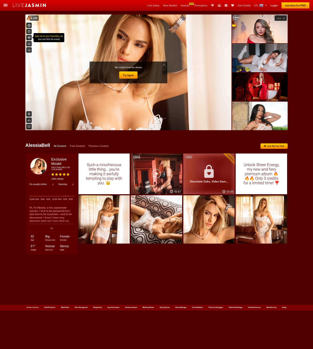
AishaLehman (131, 307)
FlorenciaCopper (215, 307)
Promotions (200, 5)
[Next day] (73, 184)
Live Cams (153, 5)
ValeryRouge (180, 307)
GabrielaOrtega (235, 307)
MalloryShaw (148, 307)
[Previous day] (53, 184)
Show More (259, 124)
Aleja (284, 307)
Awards (185, 5)
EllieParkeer (49, 307)
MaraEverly (271, 307)
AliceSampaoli (81, 307)
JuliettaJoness (254, 307)
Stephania (97, 307)
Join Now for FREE (295, 5)
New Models (170, 5)
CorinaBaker (197, 307)
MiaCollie (65, 307)
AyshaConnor (113, 307)
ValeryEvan (165, 307)
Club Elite (212, 5)
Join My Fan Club (275, 146)
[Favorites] (232, 5)
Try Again (128, 75)
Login (274, 5)
